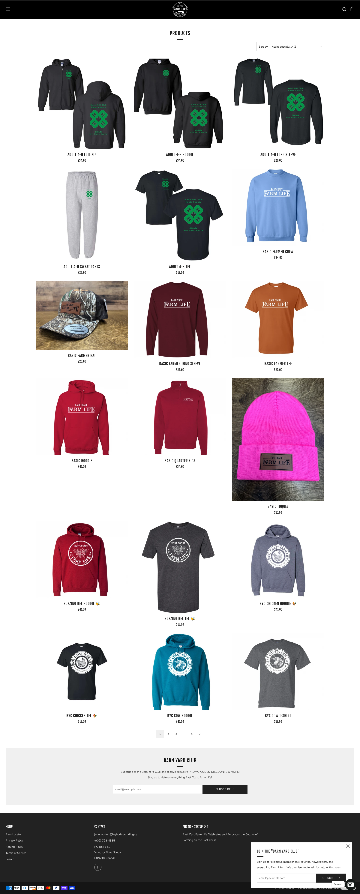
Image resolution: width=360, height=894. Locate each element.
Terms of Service (16, 853)
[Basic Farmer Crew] (278, 207)
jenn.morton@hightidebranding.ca (115, 834)
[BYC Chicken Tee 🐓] (82, 671)
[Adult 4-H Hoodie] (180, 103)
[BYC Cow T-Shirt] (278, 671)
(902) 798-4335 (104, 840)
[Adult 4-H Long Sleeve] (278, 103)
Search (10, 859)
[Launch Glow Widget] (350, 884)
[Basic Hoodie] (82, 417)
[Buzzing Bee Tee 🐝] (180, 567)
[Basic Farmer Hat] (82, 315)
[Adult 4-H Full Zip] (82, 103)
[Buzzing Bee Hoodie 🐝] (82, 559)
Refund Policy (14, 847)
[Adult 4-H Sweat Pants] (82, 215)
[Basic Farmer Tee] (278, 319)
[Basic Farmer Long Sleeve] (180, 319)
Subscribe (223, 789)
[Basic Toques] (278, 439)
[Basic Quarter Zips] (180, 417)
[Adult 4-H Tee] (180, 215)
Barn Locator (14, 834)
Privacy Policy (14, 840)
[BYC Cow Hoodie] (180, 671)
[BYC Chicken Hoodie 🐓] (278, 559)
